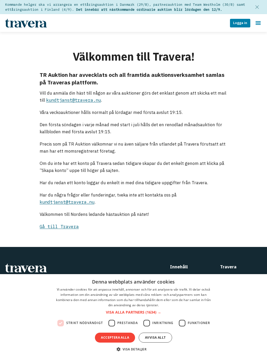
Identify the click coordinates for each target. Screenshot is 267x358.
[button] (133, 312)
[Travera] (75, 268)
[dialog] (133, 316)
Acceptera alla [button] (115, 337)
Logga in (240, 23)
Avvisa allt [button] (155, 337)
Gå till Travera (59, 226)
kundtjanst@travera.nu (73, 100)
